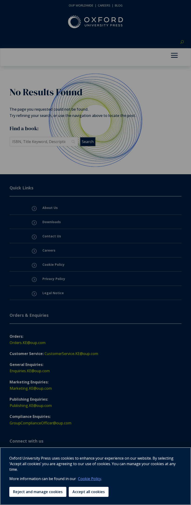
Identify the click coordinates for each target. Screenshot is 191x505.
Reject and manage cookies (38, 491)
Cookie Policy (89, 478)
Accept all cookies (88, 491)
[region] (95, 476)
